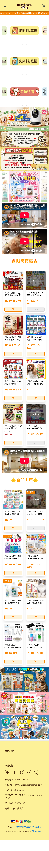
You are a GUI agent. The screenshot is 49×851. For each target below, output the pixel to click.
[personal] (44, 6)
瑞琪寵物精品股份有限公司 (28, 826)
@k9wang (19, 790)
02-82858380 (22, 779)
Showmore (37, 831)
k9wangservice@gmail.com (28, 784)
